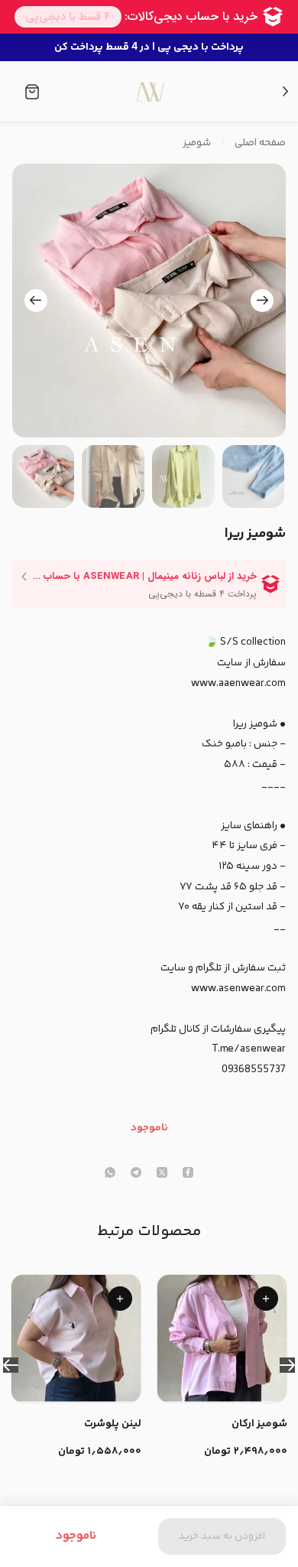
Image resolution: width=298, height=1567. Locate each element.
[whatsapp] (110, 1174)
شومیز (197, 143)
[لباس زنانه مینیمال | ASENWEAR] (150, 91)
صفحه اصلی (260, 143)
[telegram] (136, 1174)
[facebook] (188, 1174)
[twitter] (162, 1174)
